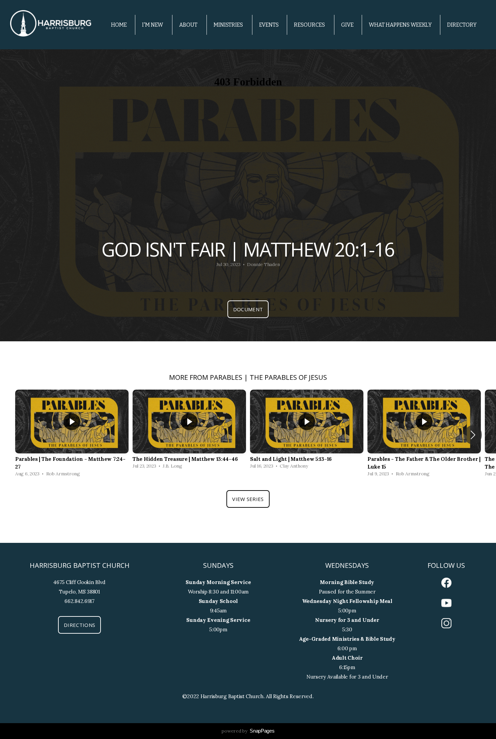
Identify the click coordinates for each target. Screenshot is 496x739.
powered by (247, 731)
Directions (79, 625)
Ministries (229, 25)
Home (119, 25)
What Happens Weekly (400, 25)
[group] (72, 435)
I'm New (153, 25)
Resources (310, 25)
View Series (248, 499)
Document (248, 309)
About (188, 25)
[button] (472, 434)
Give (347, 25)
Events (269, 25)
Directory (462, 25)
